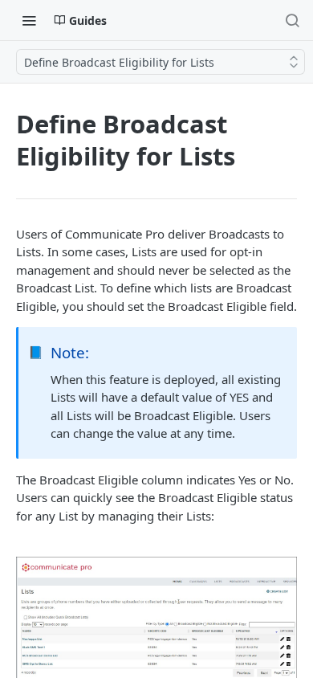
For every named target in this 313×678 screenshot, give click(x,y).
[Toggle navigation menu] (29, 20)
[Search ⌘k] (292, 20)
